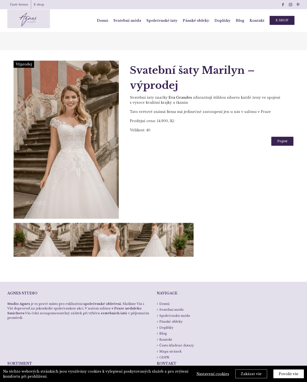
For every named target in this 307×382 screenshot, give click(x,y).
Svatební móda (171, 310)
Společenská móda (174, 316)
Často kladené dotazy (176, 345)
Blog (163, 333)
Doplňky (166, 328)
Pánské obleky (171, 321)
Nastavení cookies (213, 374)
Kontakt (165, 339)
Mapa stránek (170, 351)
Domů (164, 304)
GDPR (164, 357)
